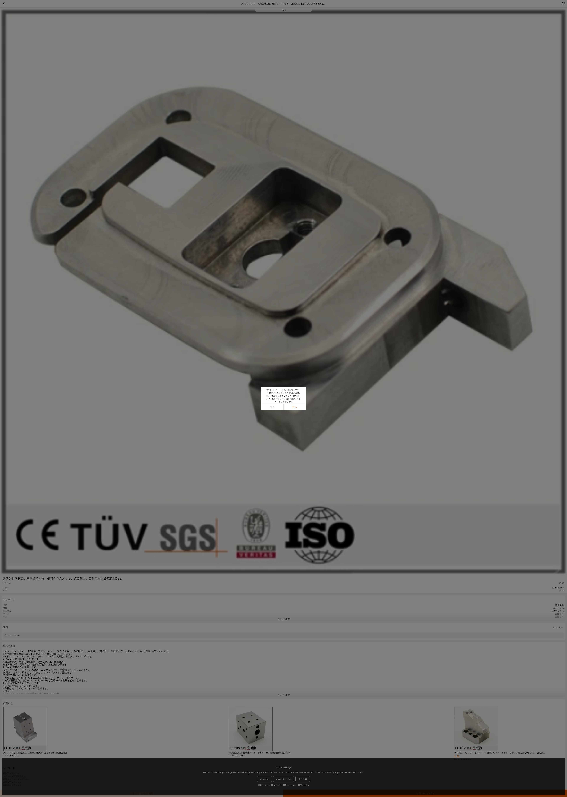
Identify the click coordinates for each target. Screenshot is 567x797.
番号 (272, 407)
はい (294, 407)
